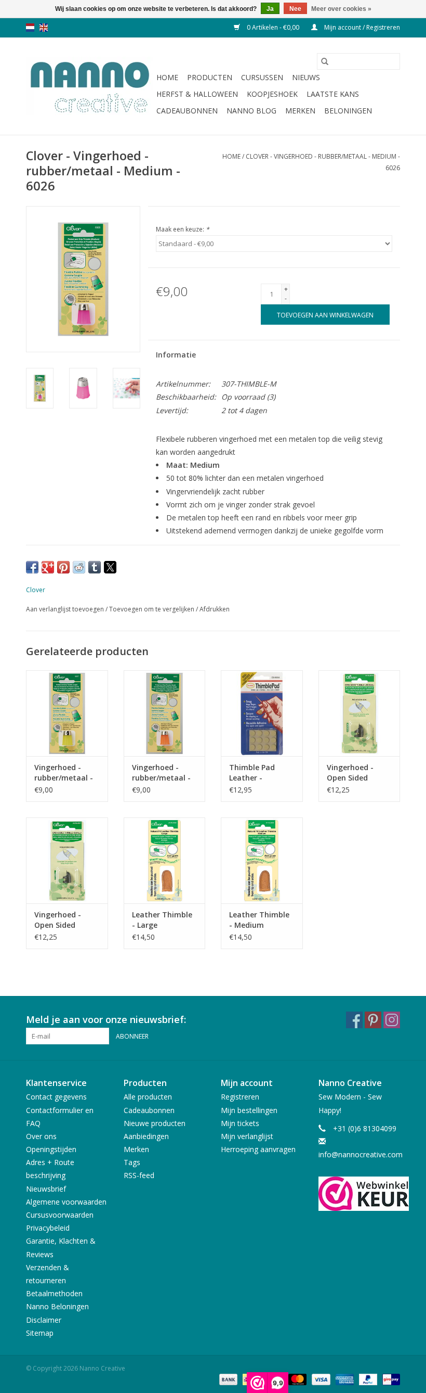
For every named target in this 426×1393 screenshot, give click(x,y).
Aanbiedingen (146, 1136)
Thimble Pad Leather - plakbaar (252, 772)
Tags (132, 1162)
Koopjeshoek (272, 94)
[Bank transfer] (227, 1379)
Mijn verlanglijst (247, 1136)
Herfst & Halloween (197, 94)
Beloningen (348, 111)
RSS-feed (139, 1175)
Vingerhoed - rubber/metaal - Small (161, 772)
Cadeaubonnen (187, 111)
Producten (209, 77)
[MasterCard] (296, 1379)
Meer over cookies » (341, 8)
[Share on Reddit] (79, 567)
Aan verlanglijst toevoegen (65, 609)
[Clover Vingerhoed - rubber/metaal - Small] (165, 713)
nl (30, 27)
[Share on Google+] (48, 567)
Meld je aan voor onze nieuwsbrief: (106, 1019)
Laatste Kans (333, 94)
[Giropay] (389, 1379)
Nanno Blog (251, 111)
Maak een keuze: (182, 229)
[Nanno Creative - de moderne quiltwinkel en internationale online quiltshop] (89, 86)
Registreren (240, 1097)
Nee (295, 8)
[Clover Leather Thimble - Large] (165, 860)
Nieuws (306, 77)
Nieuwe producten (154, 1123)
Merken (300, 111)
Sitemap (40, 1333)
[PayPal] (367, 1379)
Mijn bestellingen (249, 1110)
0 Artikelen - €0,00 (273, 27)
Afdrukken (214, 609)
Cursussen (262, 77)
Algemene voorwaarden (66, 1202)
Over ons (41, 1136)
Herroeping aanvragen (258, 1149)
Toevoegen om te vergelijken (152, 609)
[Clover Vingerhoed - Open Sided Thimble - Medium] (359, 713)
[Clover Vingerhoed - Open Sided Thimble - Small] (67, 860)
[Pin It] (63, 567)
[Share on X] (110, 567)
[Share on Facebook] (32, 567)
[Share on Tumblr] (94, 567)
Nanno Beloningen (57, 1306)
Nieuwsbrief (46, 1189)
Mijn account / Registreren (361, 27)
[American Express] (343, 1379)
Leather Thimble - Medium (259, 920)
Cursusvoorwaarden (60, 1215)
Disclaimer (43, 1320)
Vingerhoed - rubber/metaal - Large (63, 772)
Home (167, 77)
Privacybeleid (48, 1228)
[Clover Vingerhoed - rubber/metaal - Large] (67, 713)
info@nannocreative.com (360, 1154)
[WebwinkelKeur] (359, 1194)
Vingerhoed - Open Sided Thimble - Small (63, 920)
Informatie (176, 355)
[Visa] (319, 1379)
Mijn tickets (240, 1123)
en (43, 27)
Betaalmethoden (54, 1293)
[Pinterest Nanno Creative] (373, 1020)
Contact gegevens (56, 1097)
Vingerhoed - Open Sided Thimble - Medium (350, 772)
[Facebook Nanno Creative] (354, 1020)
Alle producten (148, 1097)
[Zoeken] (324, 61)
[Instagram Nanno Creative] (391, 1020)
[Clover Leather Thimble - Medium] (262, 860)
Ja (270, 8)
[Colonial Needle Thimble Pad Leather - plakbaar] (262, 713)
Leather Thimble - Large (162, 920)
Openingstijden (51, 1149)
